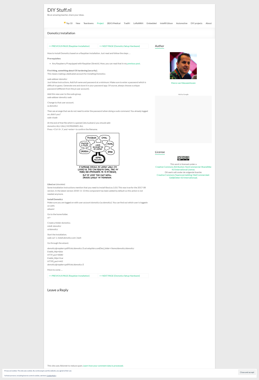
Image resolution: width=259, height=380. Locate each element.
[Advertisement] (183, 119)
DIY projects (196, 23)
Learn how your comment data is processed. (103, 365)
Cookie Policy (51, 376)
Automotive (181, 23)
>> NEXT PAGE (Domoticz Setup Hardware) (119, 46)
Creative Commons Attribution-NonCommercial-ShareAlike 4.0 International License (183, 168)
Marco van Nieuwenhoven (183, 83)
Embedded (152, 23)
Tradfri (127, 23)
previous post (133, 63)
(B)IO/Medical (113, 23)
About (209, 23)
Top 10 (69, 23)
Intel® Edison (166, 23)
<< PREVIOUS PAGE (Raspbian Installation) (69, 46)
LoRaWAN (138, 23)
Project (100, 23)
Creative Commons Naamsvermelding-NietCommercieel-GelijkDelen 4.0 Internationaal (183, 176)
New (78, 23)
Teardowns (89, 23)
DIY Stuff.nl (59, 10)
